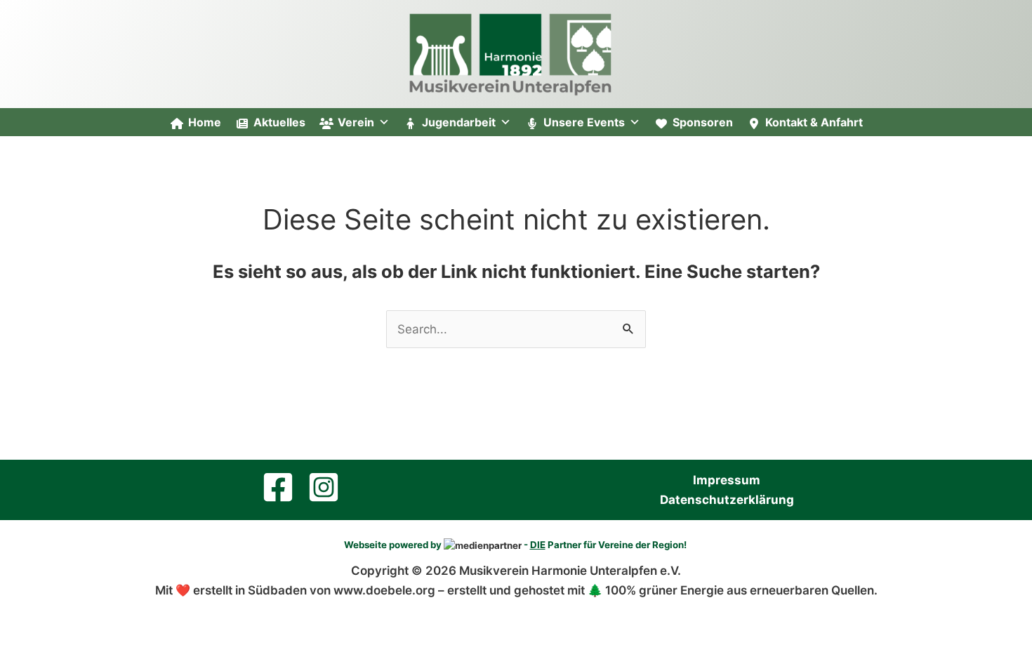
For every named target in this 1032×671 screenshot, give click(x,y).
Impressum (726, 480)
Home (204, 122)
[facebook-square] (283, 487)
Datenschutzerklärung (727, 500)
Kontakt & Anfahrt (814, 122)
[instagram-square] (328, 487)
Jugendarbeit (459, 122)
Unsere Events (584, 122)
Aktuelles (279, 122)
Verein (356, 122)
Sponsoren (703, 122)
